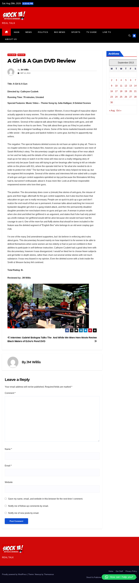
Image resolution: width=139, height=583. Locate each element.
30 (111, 102)
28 (135, 97)
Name (8, 449)
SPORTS (75, 32)
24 (116, 97)
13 (130, 86)
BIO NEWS (59, 32)
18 (121, 91)
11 (121, 86)
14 (135, 86)
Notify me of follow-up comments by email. (28, 506)
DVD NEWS (12, 55)
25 (121, 97)
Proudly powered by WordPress (14, 574)
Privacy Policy (131, 571)
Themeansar (49, 574)
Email (8, 465)
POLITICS (43, 32)
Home (111, 571)
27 (130, 97)
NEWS (28, 32)
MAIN (16, 32)
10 (116, 86)
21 (135, 91)
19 (126, 91)
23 (111, 97)
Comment (10, 393)
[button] (129, 35)
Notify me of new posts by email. (23, 513)
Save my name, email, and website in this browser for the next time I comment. (45, 499)
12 (126, 86)
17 (116, 91)
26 (126, 97)
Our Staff (119, 571)
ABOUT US (11, 39)
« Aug (112, 110)
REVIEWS (21, 55)
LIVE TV (107, 32)
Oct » (118, 110)
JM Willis (25, 69)
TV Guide (91, 32)
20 (130, 91)
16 (111, 91)
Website (9, 482)
